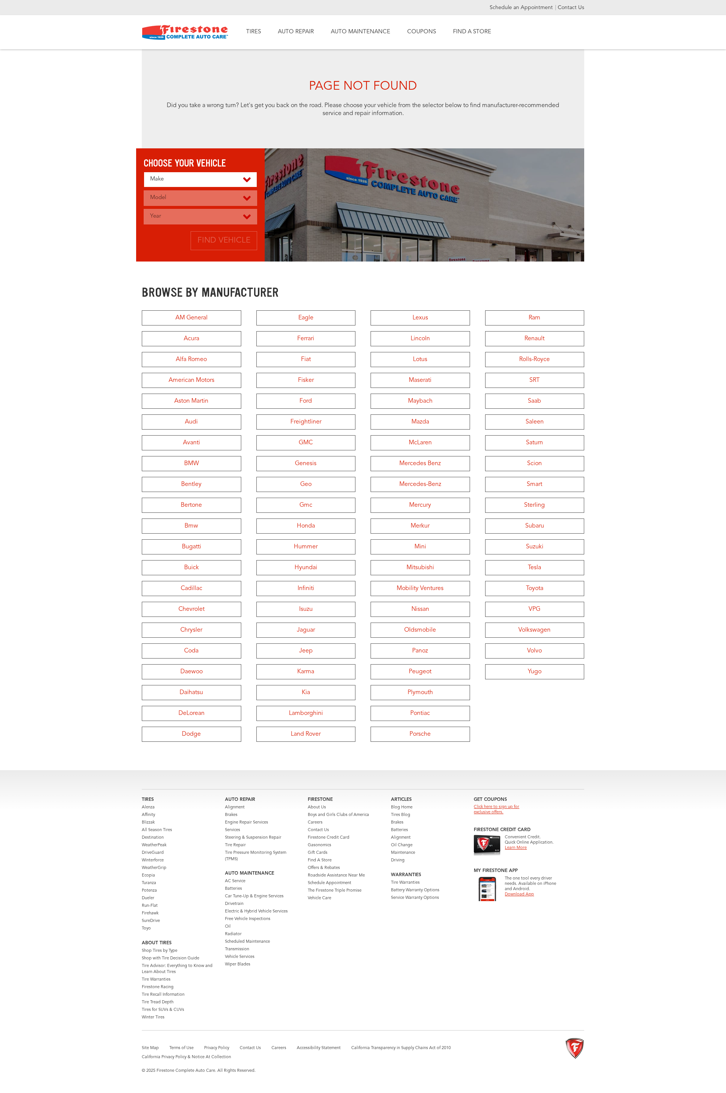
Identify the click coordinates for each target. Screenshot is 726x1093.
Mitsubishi (420, 568)
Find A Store (320, 860)
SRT (534, 380)
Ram (534, 318)
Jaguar (306, 630)
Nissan (420, 609)
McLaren (420, 443)
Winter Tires (153, 1017)
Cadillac (191, 588)
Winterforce (153, 860)
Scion (534, 464)
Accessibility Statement (319, 1048)
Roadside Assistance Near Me (336, 875)
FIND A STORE (472, 32)
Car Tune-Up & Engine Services (254, 896)
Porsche (420, 734)
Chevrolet (191, 609)
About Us (317, 807)
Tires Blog (400, 815)
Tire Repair (235, 845)
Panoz (420, 651)
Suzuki (534, 547)
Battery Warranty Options (415, 890)
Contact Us (571, 7)
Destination (153, 838)
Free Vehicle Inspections (247, 919)
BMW (191, 464)
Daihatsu (191, 693)
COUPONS (421, 32)
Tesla (534, 568)
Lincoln (420, 339)
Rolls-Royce (534, 360)
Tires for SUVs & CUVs (163, 1010)
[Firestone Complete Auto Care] (185, 32)
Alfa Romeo (191, 360)
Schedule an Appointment (522, 7)
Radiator (233, 934)
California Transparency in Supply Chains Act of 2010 (401, 1048)
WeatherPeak (154, 845)
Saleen (535, 422)
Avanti (191, 443)
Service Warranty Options (415, 898)
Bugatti (191, 547)
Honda (306, 526)
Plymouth (420, 693)
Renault (534, 339)
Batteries (233, 889)
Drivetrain (234, 904)
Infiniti (306, 588)
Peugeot (420, 672)
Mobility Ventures (420, 588)
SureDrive (151, 921)
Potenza (149, 891)
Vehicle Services (239, 957)
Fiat (306, 360)
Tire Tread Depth (158, 1002)
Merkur (420, 526)
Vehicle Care (319, 898)
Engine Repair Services (246, 823)
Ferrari (305, 339)
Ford (305, 401)
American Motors (191, 380)
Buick (191, 568)
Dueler (148, 898)
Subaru (534, 526)
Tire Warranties (156, 980)
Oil (228, 927)
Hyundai (306, 568)
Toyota (534, 588)
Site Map (150, 1048)
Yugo (534, 672)
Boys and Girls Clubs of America (338, 815)
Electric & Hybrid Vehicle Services (256, 911)
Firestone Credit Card (328, 838)
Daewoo (191, 672)
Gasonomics (319, 845)
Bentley (191, 484)
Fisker (306, 380)
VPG (534, 609)
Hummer (306, 547)
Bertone (191, 505)
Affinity (148, 815)
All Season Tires (157, 830)
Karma (305, 672)
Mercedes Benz (420, 464)
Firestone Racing (158, 987)
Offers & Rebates (324, 868)
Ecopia (148, 875)
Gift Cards (317, 853)
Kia (306, 693)
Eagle (305, 318)
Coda (191, 651)
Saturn (534, 443)
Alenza (148, 807)
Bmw (191, 526)
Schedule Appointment (329, 883)
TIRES (253, 32)
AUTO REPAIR (296, 32)
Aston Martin (191, 401)
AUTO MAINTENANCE (360, 32)
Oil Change (402, 845)
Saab (534, 401)
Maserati (420, 380)
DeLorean (191, 713)
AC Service (235, 881)
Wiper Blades (237, 964)
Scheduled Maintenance (247, 942)
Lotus (420, 360)
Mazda (420, 422)
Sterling (534, 505)
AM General (191, 318)
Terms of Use (181, 1048)
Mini (420, 547)
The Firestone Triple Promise (334, 891)
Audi (191, 422)
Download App (519, 894)
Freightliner (305, 422)
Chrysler (191, 630)
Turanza (149, 883)
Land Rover (306, 734)
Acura (191, 339)
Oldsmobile (420, 630)
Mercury (420, 505)
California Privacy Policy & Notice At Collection (186, 1057)
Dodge (191, 734)
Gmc (305, 505)
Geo (306, 484)
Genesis (305, 464)
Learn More (516, 848)
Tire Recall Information (163, 995)
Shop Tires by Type (159, 951)
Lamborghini (306, 713)
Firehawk (150, 913)
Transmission (237, 949)
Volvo (534, 651)
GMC (306, 443)
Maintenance (403, 853)
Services (232, 830)
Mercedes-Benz (420, 484)
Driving (398, 860)
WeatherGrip (154, 868)
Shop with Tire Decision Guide (170, 958)
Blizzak (148, 823)
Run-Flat (150, 906)
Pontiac (420, 713)
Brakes (231, 815)
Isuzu (306, 609)
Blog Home (402, 807)
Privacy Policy (216, 1048)
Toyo (146, 928)
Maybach (420, 401)
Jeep (306, 651)
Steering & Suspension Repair (253, 838)
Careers (315, 823)
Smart (534, 484)
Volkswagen (534, 630)
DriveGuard (153, 853)
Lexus (420, 318)
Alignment (235, 807)
